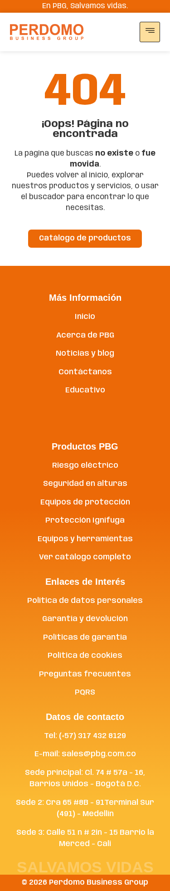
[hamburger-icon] (150, 32)
